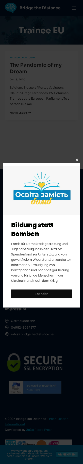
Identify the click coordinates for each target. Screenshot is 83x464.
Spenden (41, 294)
